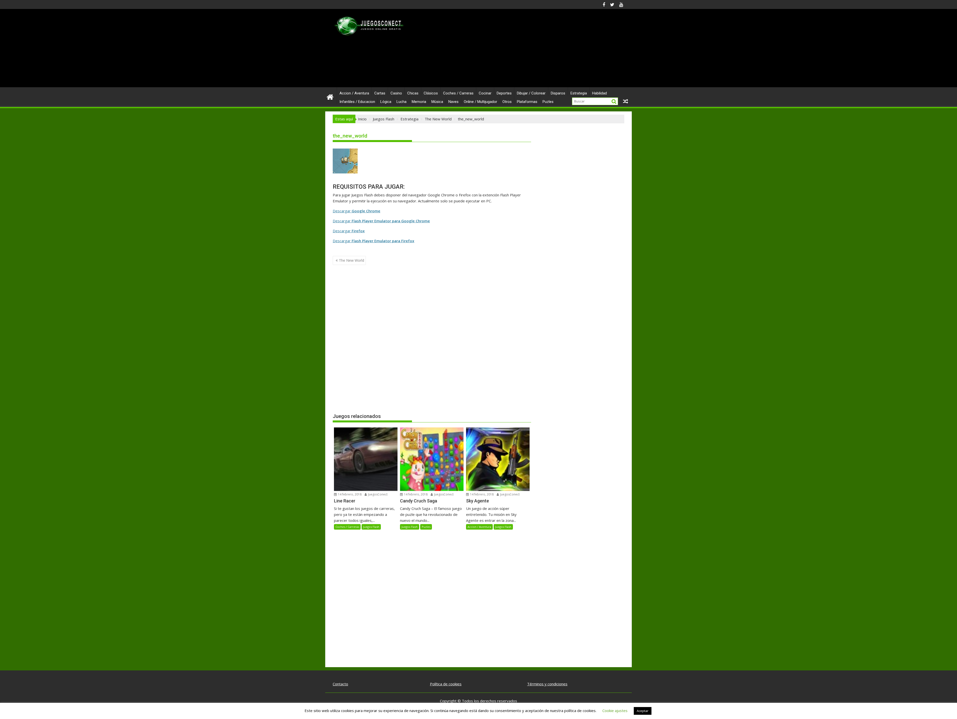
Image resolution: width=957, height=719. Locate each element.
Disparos (558, 93)
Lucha (401, 101)
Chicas (412, 93)
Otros (507, 101)
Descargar (356, 210)
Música (437, 101)
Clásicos (431, 93)
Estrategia (578, 93)
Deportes (504, 93)
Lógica (385, 101)
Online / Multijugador (480, 101)
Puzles (548, 101)
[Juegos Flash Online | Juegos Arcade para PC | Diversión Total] (330, 96)
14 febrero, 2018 (349, 494)
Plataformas (527, 101)
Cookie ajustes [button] (615, 710)
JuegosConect (377, 494)
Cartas (379, 93)
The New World (351, 260)
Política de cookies (446, 683)
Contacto (340, 683)
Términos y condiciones (547, 683)
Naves (453, 101)
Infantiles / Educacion (357, 101)
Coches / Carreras (458, 93)
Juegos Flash (371, 527)
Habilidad (599, 93)
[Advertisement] (525, 50)
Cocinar (485, 93)
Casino (396, 93)
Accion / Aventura (354, 93)
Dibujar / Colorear (531, 93)
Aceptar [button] (642, 711)
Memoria (419, 101)
